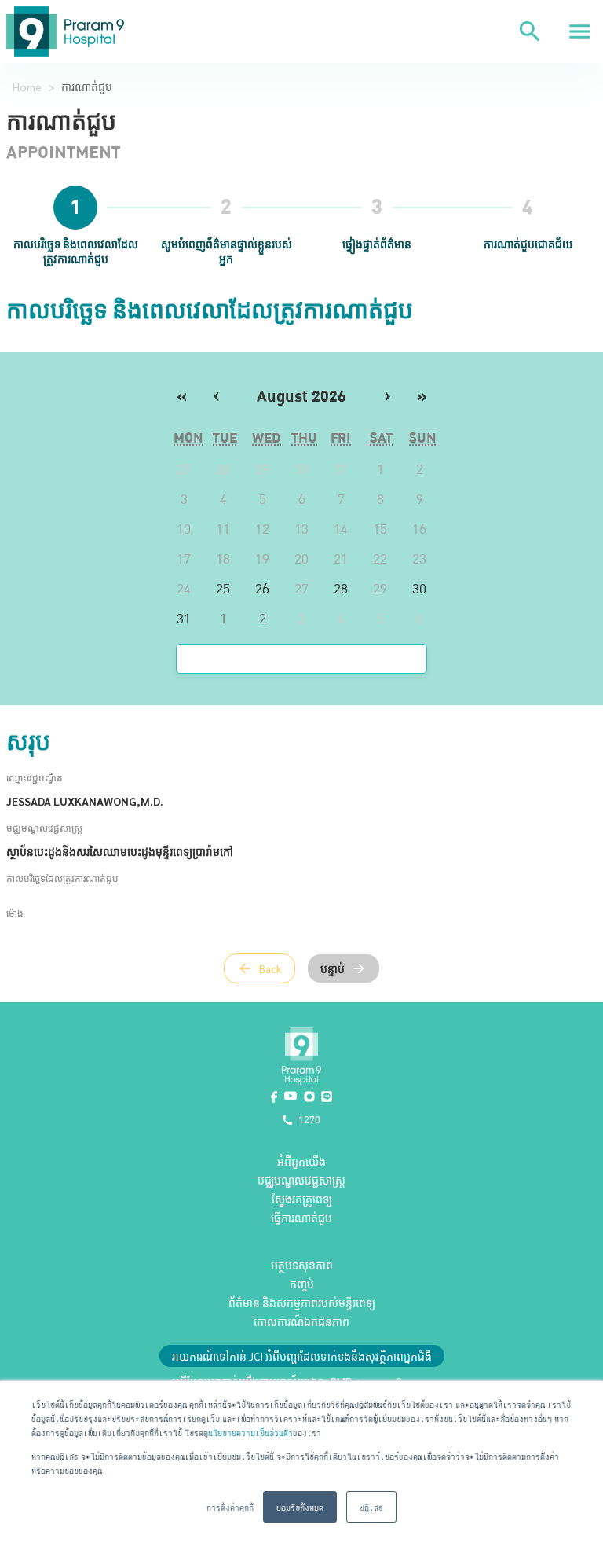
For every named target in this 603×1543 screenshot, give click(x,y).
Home (27, 86)
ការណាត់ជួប (86, 86)
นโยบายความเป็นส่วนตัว (250, 1431)
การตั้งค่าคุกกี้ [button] (230, 1506)
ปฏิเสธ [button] (371, 1506)
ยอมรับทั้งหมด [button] (299, 1506)
